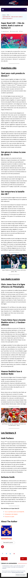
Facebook (2, 553)
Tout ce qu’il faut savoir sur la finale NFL (14, 511)
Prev (5, 558)
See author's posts (8, 542)
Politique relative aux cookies (17, 572)
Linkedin (10, 553)
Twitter (6, 553)
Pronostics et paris (9, 516)
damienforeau (5, 31)
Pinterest (14, 553)
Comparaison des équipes (11, 514)
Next (23, 558)
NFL (22, 31)
